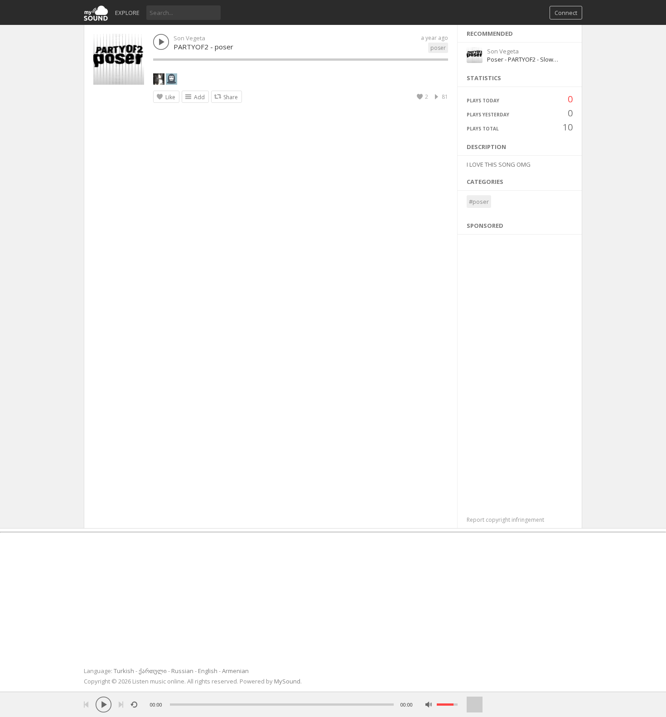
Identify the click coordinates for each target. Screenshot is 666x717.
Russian (182, 671)
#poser (479, 201)
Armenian (235, 671)
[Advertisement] (520, 370)
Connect (566, 13)
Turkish (124, 671)
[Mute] (428, 704)
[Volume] (447, 704)
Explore (127, 13)
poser (438, 48)
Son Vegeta (189, 38)
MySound (287, 681)
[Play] (103, 704)
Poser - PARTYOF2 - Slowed (523, 59)
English (207, 671)
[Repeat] (133, 704)
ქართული (153, 671)
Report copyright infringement (505, 520)
